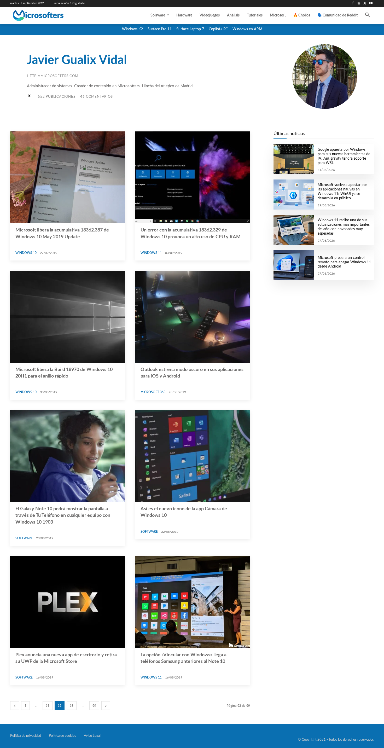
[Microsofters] (50, 15)
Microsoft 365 (153, 392)
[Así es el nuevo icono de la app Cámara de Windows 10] (192, 456)
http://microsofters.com (52, 76)
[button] (367, 15)
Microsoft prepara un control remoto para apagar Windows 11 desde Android (344, 262)
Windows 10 (26, 252)
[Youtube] (371, 4)
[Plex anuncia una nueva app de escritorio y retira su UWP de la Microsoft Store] (67, 602)
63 (71, 705)
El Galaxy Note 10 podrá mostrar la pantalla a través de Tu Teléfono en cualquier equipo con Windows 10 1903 (62, 515)
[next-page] (105, 705)
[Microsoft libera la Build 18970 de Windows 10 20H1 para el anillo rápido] (67, 317)
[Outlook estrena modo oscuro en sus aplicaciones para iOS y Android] (192, 317)
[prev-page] (14, 705)
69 (94, 705)
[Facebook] (353, 4)
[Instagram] (359, 4)
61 (47, 705)
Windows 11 (151, 252)
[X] (365, 4)
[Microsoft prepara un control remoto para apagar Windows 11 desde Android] (293, 265)
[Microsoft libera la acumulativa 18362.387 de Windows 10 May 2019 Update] (67, 177)
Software (24, 538)
